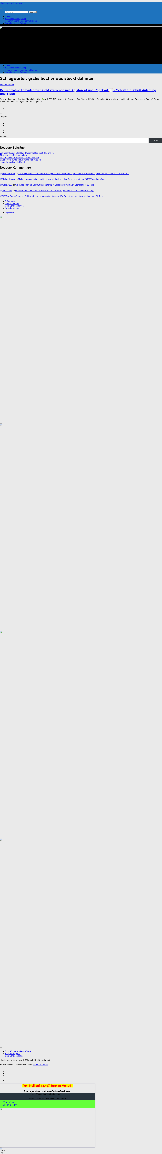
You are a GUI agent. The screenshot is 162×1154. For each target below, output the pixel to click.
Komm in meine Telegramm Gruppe (21, 21)
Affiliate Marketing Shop (15, 19)
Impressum (10, 212)
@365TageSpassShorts (10, 196)
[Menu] (1, 1047)
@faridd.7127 (6, 185)
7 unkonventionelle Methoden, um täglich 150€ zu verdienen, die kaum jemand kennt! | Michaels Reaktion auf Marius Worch (73, 174)
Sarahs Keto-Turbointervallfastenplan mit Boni (20, 160)
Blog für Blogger (12, 1054)
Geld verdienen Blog (14, 1056)
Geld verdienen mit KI (14, 206)
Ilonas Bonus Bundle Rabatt (12, 162)
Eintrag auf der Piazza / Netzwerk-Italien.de (19, 157)
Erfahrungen (10, 201)
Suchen (3, 137)
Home (8, 16)
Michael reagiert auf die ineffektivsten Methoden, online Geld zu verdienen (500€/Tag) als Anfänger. (62, 179)
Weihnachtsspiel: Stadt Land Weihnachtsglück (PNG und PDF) (28, 153)
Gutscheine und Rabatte (16, 23)
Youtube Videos (7, 85)
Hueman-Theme (40, 1064)
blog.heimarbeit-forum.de (11, 3)
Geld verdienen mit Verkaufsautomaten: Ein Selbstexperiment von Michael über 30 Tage (54, 185)
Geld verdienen (12, 203)
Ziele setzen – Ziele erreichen (13, 155)
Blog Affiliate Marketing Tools (18, 1051)
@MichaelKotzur (7, 174)
